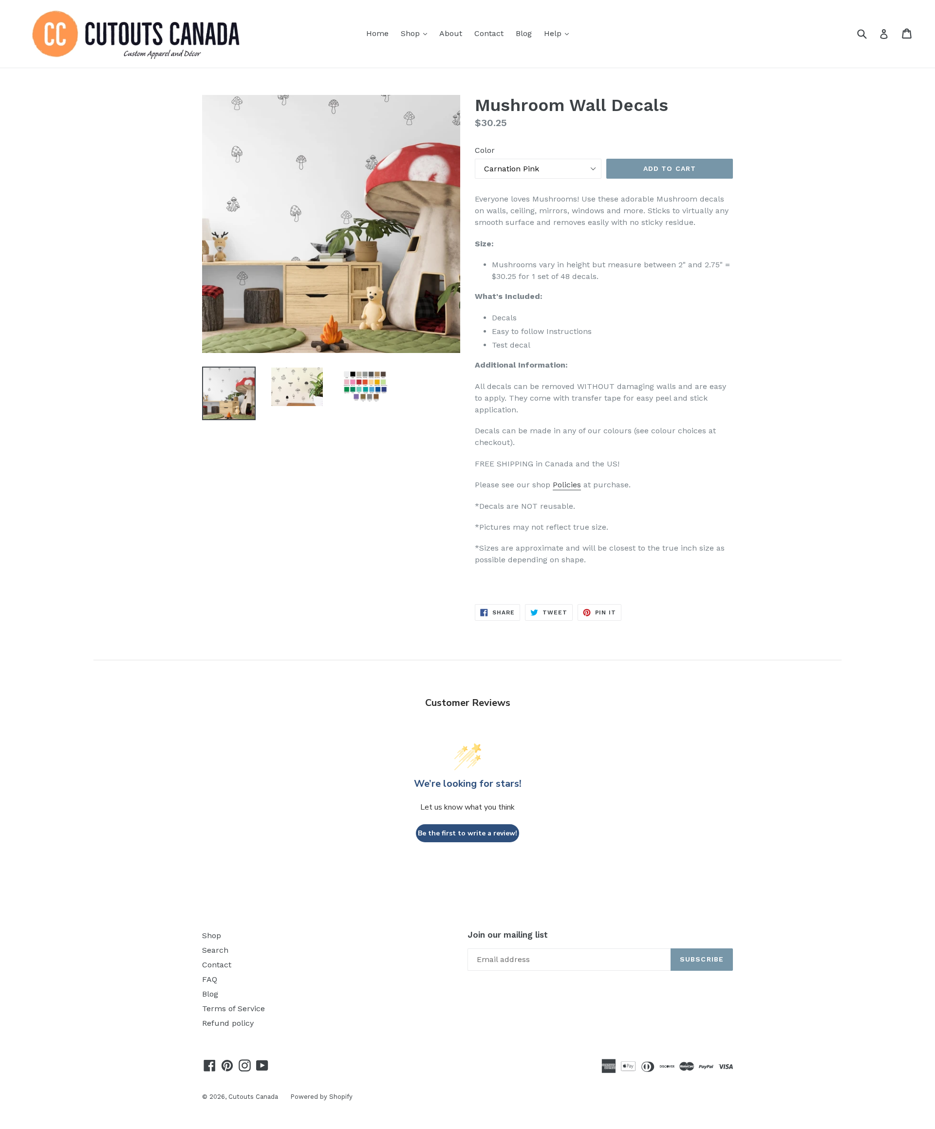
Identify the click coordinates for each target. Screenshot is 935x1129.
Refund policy (228, 1023)
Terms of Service (233, 1008)
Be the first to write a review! (467, 833)
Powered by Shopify (321, 1096)
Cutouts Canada (253, 1096)
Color (485, 150)
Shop (416, 33)
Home (377, 33)
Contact (489, 33)
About (450, 33)
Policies (567, 484)
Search (215, 950)
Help (559, 33)
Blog (524, 33)
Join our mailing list (508, 935)
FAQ (209, 979)
